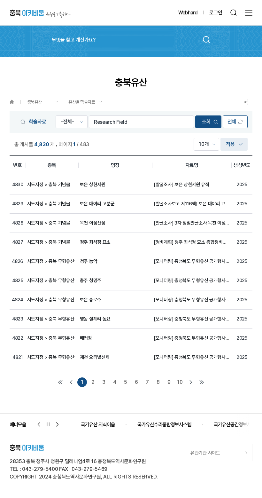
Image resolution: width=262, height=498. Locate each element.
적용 (230, 144)
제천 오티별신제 (95, 357)
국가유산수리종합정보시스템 (108, 425)
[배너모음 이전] (39, 424)
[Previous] (71, 382)
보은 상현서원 (92, 184)
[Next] (191, 382)
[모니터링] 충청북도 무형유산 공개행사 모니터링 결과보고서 (192, 261)
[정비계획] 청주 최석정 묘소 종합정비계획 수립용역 (192, 242)
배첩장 (86, 338)
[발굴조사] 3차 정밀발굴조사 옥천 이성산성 (192, 223)
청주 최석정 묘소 (95, 242)
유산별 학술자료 (81, 102)
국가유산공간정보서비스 (180, 425)
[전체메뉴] (248, 13)
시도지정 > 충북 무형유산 (50, 261)
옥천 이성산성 (92, 223)
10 (179, 382)
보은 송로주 (90, 300)
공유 (246, 102)
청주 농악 (88, 261)
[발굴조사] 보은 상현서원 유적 (181, 184)
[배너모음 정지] (48, 424)
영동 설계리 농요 (95, 319)
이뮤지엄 (233, 425)
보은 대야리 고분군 (97, 204)
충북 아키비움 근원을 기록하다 (40, 13)
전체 (231, 122)
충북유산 (34, 102)
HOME (15, 102)
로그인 (215, 13)
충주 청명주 (90, 280)
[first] (60, 382)
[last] (201, 382)
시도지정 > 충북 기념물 (48, 184)
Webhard (187, 13)
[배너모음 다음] (57, 424)
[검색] (233, 12)
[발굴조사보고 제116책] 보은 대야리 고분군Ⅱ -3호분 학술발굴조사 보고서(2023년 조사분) (192, 204)
